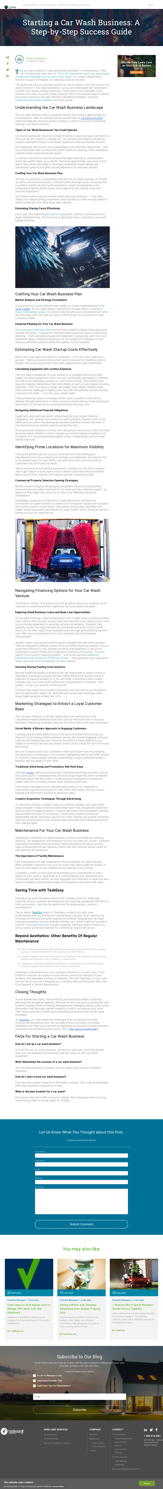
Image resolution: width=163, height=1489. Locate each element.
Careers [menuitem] (93, 1451)
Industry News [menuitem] (98, 1443)
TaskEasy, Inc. (41, 58)
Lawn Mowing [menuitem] (121, 1461)
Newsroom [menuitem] (94, 1439)
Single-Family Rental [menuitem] (123, 1439)
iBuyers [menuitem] (118, 1446)
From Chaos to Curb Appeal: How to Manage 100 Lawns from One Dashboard (28, 1308)
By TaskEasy (118, 1330)
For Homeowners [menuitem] (48, 5)
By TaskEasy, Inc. (15, 1331)
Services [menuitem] (118, 1453)
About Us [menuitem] (93, 1435)
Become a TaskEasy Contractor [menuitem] (74, 5)
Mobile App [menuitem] (120, 1465)
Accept (147, 1483)
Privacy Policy (58, 1486)
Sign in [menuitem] (151, 5)
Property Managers (17, 1300)
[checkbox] (79, 1382)
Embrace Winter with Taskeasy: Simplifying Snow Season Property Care (80, 1308)
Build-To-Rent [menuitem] (121, 1442)
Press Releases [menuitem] (98, 1446)
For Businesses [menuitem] (30, 5)
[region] (81, 1483)
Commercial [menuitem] (120, 1449)
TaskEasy (37, 912)
